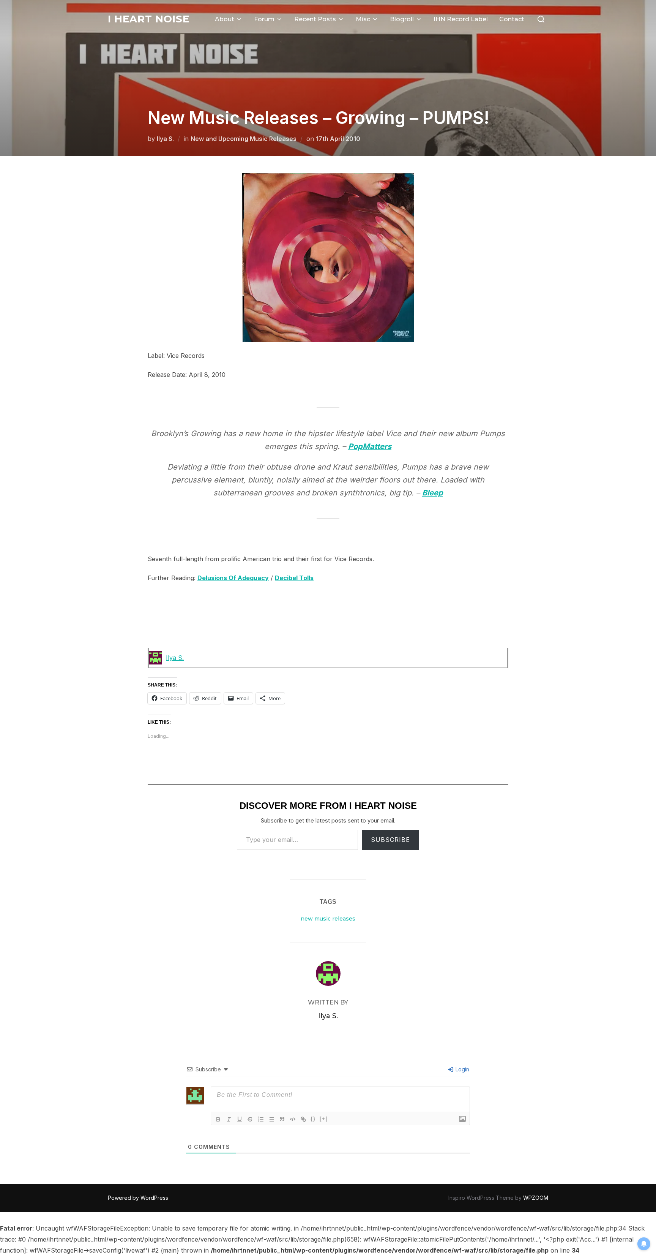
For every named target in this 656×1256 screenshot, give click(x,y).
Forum (264, 19)
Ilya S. (165, 138)
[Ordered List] (260, 1119)
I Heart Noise (148, 19)
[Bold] (218, 1119)
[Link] (303, 1119)
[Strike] (250, 1119)
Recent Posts (315, 19)
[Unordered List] (271, 1119)
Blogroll (402, 19)
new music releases (328, 918)
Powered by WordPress (138, 1197)
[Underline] (239, 1119)
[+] (324, 1119)
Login (461, 1069)
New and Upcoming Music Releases (243, 138)
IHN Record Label (461, 19)
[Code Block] (292, 1119)
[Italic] (229, 1119)
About (224, 19)
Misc (363, 19)
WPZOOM (535, 1197)
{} (313, 1119)
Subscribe (390, 839)
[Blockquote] (282, 1119)
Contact (511, 19)
